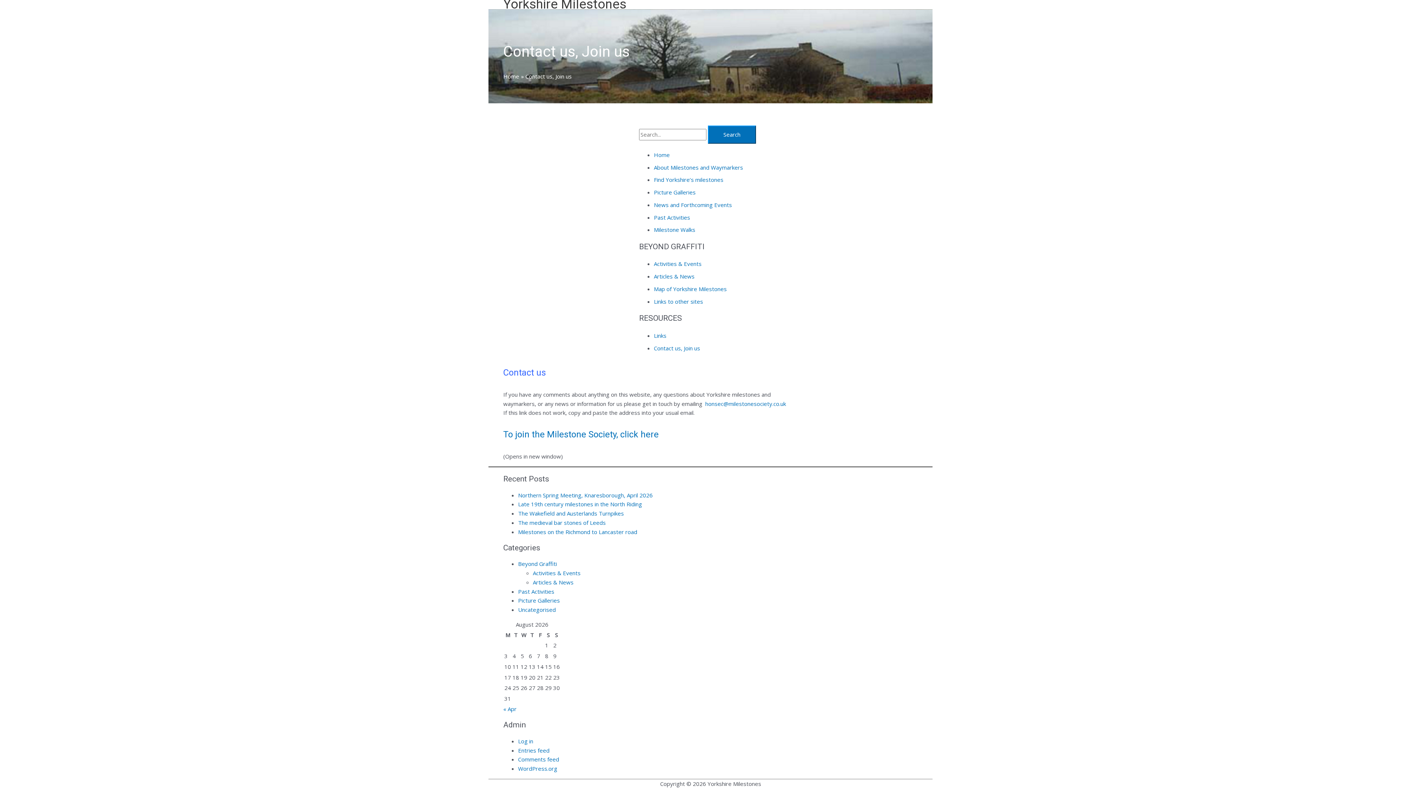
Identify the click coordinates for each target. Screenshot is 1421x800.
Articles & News (674, 276)
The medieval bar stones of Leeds (562, 522)
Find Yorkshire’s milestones (688, 179)
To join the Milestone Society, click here (582, 434)
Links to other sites (678, 301)
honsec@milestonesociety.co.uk (745, 403)
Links (660, 335)
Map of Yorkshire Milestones (690, 289)
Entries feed (534, 750)
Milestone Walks (674, 229)
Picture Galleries (675, 192)
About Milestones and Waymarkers (698, 167)
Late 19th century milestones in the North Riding (580, 504)
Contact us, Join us (677, 348)
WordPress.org (537, 768)
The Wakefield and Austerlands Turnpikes (571, 513)
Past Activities (672, 217)
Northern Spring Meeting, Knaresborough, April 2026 (585, 495)
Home (662, 155)
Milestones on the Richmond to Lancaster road (577, 532)
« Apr (510, 709)
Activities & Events (678, 263)
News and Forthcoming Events (693, 205)
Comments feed (538, 759)
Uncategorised (537, 609)
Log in (525, 741)
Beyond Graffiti (537, 563)
